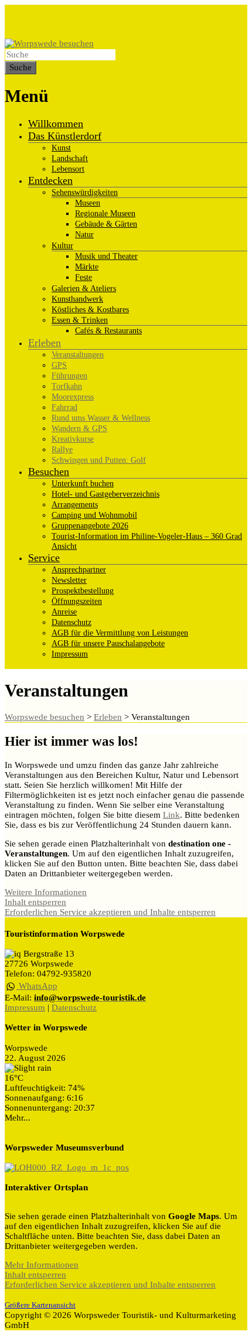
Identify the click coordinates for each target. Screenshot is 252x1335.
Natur (84, 234)
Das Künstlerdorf (64, 136)
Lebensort (68, 169)
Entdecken (50, 180)
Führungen (69, 375)
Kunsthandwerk (77, 299)
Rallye (62, 449)
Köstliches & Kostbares (90, 309)
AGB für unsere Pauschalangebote (108, 643)
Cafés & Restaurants (108, 330)
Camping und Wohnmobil (94, 515)
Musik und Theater (106, 256)
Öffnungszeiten (77, 601)
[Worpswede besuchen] (49, 43)
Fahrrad (64, 407)
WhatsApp (36, 986)
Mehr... (17, 1117)
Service (44, 558)
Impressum (70, 654)
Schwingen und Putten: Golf (99, 460)
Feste (83, 277)
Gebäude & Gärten (106, 224)
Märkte (86, 266)
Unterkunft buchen (83, 483)
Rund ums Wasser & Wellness (101, 418)
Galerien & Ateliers (84, 288)
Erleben (44, 343)
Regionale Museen (105, 213)
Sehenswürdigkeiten (85, 192)
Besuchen (48, 471)
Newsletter (69, 580)
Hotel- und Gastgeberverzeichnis (105, 494)
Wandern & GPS (79, 428)
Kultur (62, 245)
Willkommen (55, 123)
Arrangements (75, 504)
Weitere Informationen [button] (46, 892)
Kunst (61, 148)
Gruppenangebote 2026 (90, 525)
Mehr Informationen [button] (42, 1264)
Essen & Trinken (80, 320)
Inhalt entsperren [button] (35, 902)
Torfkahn (67, 386)
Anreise (64, 611)
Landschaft (70, 158)
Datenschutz (71, 622)
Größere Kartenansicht (40, 1305)
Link (171, 815)
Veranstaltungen (78, 354)
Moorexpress (73, 396)
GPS (59, 365)
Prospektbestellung (83, 590)
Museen (87, 203)
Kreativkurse (73, 439)
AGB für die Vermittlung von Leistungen (120, 633)
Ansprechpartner (79, 569)
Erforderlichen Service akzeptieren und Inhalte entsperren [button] (110, 912)
